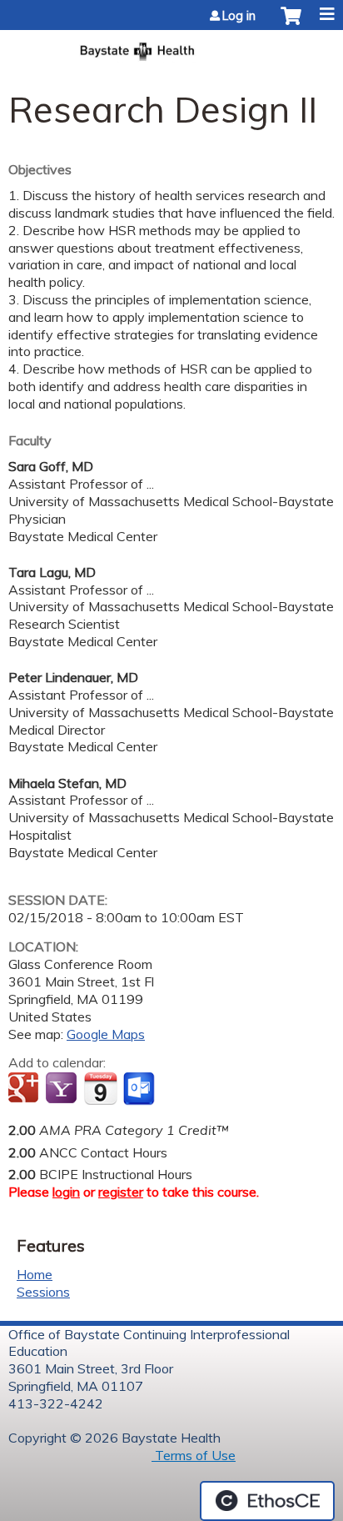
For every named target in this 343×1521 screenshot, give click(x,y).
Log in (239, 16)
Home (34, 1274)
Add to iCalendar (100, 1088)
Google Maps (106, 1034)
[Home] (171, 46)
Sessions (43, 1291)
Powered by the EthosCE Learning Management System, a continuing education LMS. (267, 1501)
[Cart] (291, 24)
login (66, 1191)
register (120, 1191)
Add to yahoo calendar (63, 1089)
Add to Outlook (140, 1089)
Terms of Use (194, 1455)
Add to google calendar (25, 1089)
